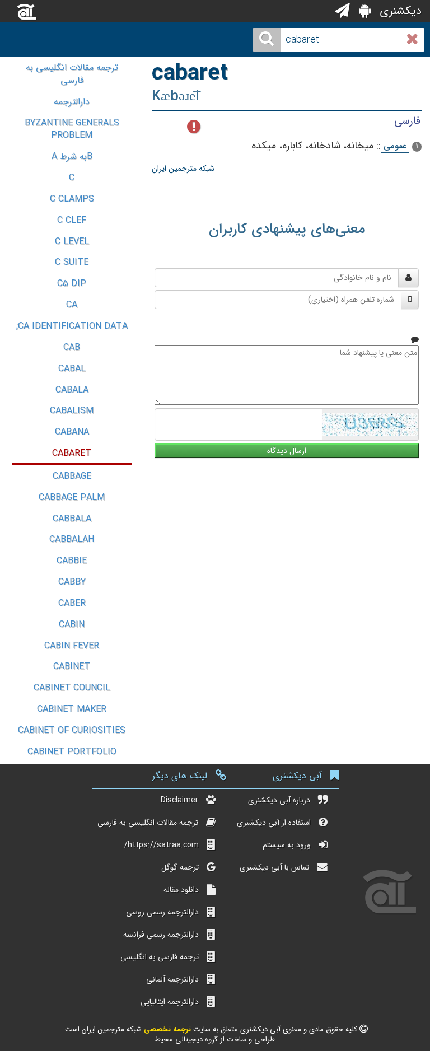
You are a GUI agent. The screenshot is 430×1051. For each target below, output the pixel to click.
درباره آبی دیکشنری (279, 800)
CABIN (72, 625)
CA (71, 305)
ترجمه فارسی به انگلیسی (159, 957)
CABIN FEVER (71, 646)
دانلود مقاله (181, 890)
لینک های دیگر (179, 776)
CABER (72, 603)
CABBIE (72, 561)
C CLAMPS (72, 199)
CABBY (72, 582)
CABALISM (72, 411)
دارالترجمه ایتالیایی (170, 1002)
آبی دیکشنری (297, 776)
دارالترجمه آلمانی (172, 979)
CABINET (71, 667)
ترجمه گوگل (180, 867)
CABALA (71, 390)
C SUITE (71, 262)
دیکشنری (399, 11)
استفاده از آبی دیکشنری (274, 822)
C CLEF (71, 220)
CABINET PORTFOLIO (71, 752)
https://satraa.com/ (161, 845)
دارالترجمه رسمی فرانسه (161, 934)
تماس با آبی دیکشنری (274, 867)
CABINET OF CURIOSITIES (71, 730)
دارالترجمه (72, 102)
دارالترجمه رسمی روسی (162, 912)
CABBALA (72, 519)
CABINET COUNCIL (72, 688)
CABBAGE (72, 476)
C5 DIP (71, 284)
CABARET (71, 453)
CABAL (72, 369)
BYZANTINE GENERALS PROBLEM (72, 129)
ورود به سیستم (287, 845)
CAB (71, 347)
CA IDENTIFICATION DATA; (72, 326)
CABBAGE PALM (72, 498)
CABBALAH (71, 539)
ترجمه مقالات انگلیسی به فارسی (72, 73)
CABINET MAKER (71, 709)
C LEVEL (72, 242)
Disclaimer (179, 800)
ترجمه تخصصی (166, 1029)
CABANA (72, 432)
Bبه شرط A (72, 157)
